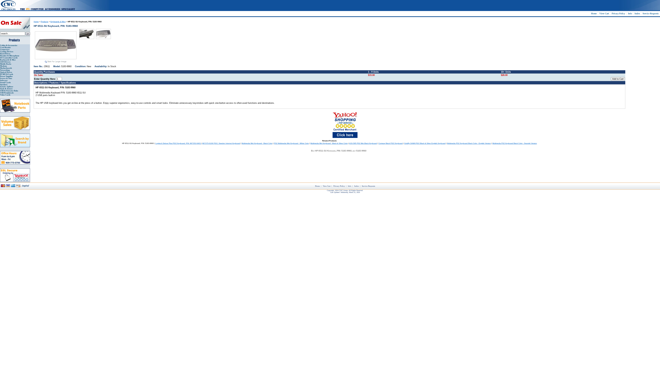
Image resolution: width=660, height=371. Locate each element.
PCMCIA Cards (6, 74)
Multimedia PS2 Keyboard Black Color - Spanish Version (514, 143)
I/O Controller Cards (9, 58)
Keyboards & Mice (8, 60)
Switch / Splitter (6, 87)
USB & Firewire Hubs (9, 91)
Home (36, 22)
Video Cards (5, 95)
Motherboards (6, 68)
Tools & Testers (6, 89)
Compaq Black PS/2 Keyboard (390, 143)
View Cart (327, 186)
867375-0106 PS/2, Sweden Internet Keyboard (221, 143)
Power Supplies (6, 76)
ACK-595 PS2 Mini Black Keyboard (363, 143)
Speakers (3, 84)
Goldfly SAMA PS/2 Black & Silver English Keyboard (425, 143)
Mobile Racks (5, 64)
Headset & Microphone (9, 56)
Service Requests (368, 186)
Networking (5, 70)
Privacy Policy (339, 186)
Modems (3, 66)
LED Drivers (5, 62)
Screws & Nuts (6, 78)
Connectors (4, 49)
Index (356, 186)
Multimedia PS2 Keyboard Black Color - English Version (469, 143)
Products (44, 22)
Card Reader (5, 47)
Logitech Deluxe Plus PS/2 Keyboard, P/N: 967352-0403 (178, 143)
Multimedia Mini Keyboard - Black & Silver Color (329, 143)
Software (4, 80)
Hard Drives (5, 54)
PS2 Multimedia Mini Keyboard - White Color (291, 143)
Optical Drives (6, 72)
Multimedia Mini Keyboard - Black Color (257, 143)
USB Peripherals (7, 93)
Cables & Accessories (8, 45)
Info (349, 186)
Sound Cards (5, 82)
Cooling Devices (6, 51)
